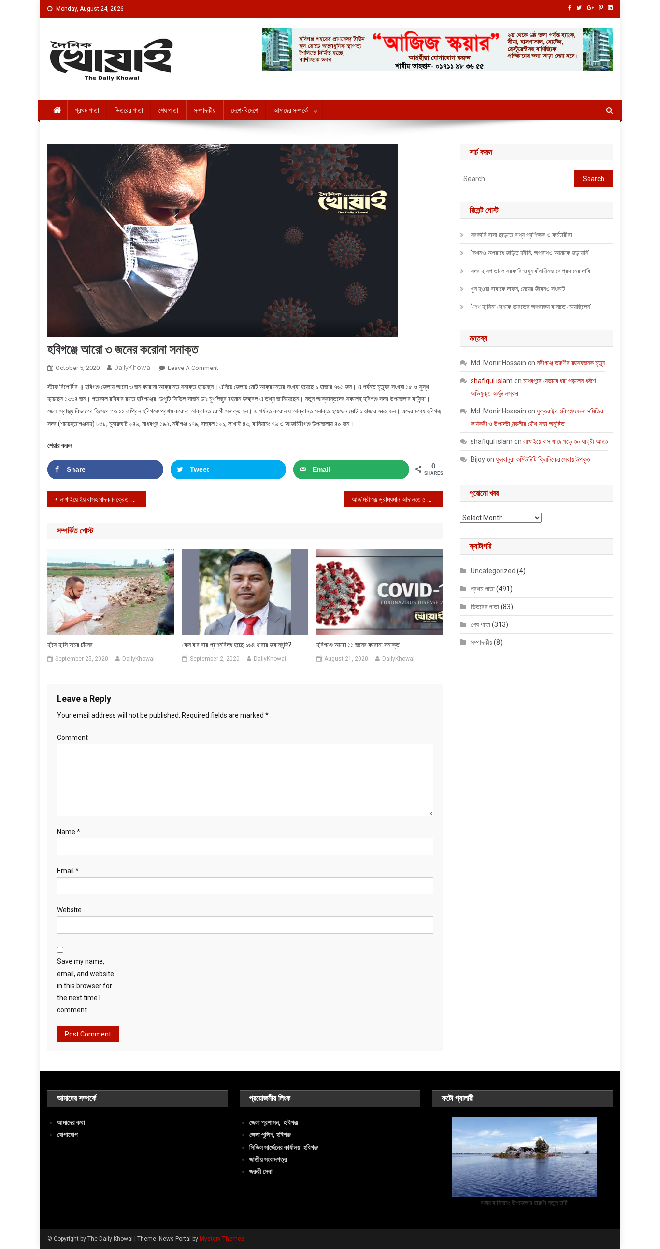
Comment (72, 737)
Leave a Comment (193, 367)
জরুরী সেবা (261, 1171)
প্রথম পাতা (87, 110)
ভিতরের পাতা (129, 110)
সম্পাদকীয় (204, 110)
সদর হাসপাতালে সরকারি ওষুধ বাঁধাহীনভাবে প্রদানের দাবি (530, 271)
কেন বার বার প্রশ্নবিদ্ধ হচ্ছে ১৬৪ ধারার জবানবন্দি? (237, 645)
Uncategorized (493, 571)
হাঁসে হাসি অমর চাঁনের (70, 645)
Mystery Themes (222, 1238)
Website (69, 910)
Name (68, 832)
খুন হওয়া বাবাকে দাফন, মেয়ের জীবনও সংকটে (518, 289)
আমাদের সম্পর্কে (290, 110)
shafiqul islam (492, 380)
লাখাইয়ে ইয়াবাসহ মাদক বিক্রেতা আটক (102, 499)
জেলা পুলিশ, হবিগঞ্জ (270, 1134)
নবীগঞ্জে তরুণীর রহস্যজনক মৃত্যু (571, 363)
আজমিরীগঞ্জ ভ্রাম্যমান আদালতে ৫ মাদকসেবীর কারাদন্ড (397, 499)
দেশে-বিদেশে (244, 110)
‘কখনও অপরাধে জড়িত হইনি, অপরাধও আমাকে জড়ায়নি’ (530, 252)
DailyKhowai (133, 367)
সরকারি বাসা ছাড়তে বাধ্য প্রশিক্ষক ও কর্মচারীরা (521, 235)
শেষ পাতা (168, 110)
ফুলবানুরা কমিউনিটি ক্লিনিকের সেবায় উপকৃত (543, 459)
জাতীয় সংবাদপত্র (268, 1159)
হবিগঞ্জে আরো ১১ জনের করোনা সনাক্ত (358, 645)
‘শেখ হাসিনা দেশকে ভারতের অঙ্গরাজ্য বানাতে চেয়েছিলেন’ (531, 307)
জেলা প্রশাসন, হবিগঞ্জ (273, 1122)
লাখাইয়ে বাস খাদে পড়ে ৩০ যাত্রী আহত (565, 441)
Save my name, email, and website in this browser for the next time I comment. (85, 985)
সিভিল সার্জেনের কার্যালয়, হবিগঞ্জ (283, 1147)
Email (68, 871)
